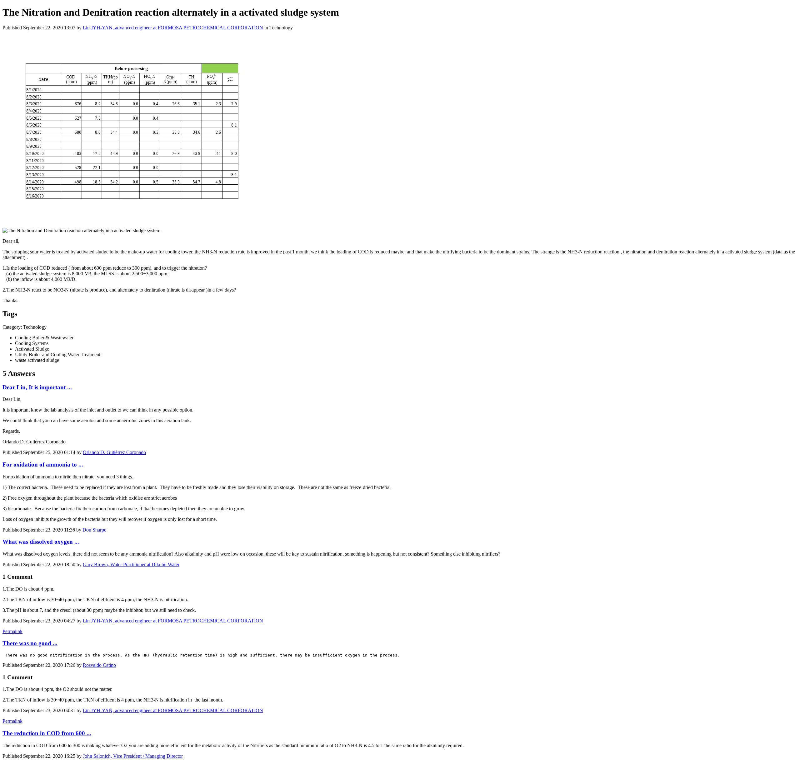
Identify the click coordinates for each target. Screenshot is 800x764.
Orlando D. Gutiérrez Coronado (114, 452)
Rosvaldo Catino (99, 665)
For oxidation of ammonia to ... (42, 464)
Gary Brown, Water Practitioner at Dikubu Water (131, 564)
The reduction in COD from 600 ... (46, 733)
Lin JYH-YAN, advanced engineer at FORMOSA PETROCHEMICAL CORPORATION (173, 27)
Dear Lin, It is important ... (37, 387)
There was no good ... (30, 643)
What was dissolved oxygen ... (40, 541)
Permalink (12, 631)
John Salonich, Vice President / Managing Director (133, 756)
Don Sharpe (94, 529)
